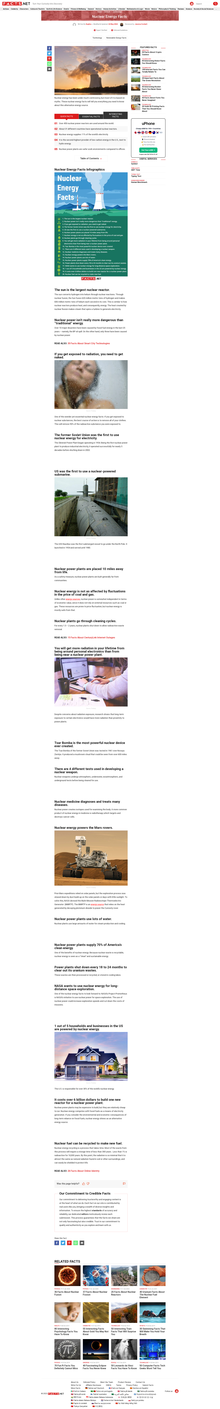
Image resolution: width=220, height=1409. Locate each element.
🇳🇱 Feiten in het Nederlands (112, 1400)
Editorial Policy (89, 1382)
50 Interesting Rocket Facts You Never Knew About (151, 89)
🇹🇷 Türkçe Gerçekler (79, 1406)
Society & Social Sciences (204, 9)
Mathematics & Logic (135, 9)
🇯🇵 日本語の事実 (125, 1397)
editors (84, 1214)
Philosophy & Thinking (167, 9)
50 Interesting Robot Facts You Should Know (153, 62)
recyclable (118, 952)
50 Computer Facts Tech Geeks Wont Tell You (152, 1367)
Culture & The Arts (37, 9)
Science (189, 9)
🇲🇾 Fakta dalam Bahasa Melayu (83, 1400)
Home (99, 12)
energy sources (73, 599)
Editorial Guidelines (121, 30)
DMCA (108, 1385)
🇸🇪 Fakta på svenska (145, 1391)
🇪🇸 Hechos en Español (139, 1388)
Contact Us (140, 1382)
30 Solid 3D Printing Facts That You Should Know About (153, 108)
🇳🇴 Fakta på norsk (78, 1394)
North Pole (120, 544)
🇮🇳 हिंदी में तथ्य (76, 1397)
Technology (117, 12)
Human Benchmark (139, 182)
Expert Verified (101, 30)
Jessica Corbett (141, 24)
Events (66, 9)
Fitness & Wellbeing (78, 9)
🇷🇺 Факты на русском (101, 1403)
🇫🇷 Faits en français (117, 1388)
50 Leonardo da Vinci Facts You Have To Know (124, 1367)
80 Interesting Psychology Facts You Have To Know (66, 1331)
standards (97, 1210)
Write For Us (76, 1385)
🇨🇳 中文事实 (97, 1406)
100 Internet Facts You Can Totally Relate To (153, 70)
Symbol (134, 164)
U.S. (60, 1089)
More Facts (75, 1388)
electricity (116, 309)
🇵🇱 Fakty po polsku (136, 1400)
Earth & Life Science (54, 9)
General (91, 9)
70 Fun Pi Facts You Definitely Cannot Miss (66, 1367)
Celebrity (14, 9)
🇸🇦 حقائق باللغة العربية (120, 1394)
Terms (118, 1385)
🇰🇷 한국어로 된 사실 (145, 1397)
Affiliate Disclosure (93, 1385)
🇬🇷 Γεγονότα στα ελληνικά (145, 1394)
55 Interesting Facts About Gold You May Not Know (96, 1331)
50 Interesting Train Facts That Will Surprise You (123, 1331)
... (216, 9)
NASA (104, 993)
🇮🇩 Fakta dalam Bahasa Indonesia (99, 1397)
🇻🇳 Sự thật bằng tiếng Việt (126, 1403)
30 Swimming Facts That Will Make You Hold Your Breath (152, 1331)
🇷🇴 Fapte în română (79, 1403)
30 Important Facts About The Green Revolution (153, 79)
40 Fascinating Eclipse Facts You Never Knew (94, 1367)
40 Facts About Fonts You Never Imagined (153, 99)
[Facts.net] (16, 3)
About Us (74, 1382)
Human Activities (109, 9)
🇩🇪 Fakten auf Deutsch (94, 1388)
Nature (154, 9)
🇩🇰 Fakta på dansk (124, 1391)
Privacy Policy (132, 1385)
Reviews (181, 9)
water (91, 923)
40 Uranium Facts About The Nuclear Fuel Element (152, 1295)
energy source (97, 904)
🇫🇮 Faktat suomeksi (98, 1394)
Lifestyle (121, 9)
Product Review (124, 1382)
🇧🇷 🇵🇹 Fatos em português (102, 1391)
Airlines (6, 9)
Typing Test (136, 176)
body (108, 809)
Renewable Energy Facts (116, 38)
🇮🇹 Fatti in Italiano (78, 1391)
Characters (24, 9)
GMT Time (135, 170)
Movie (147, 9)
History (98, 9)
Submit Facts (148, 1385)
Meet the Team (106, 1382)
